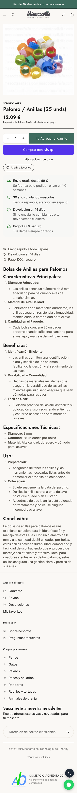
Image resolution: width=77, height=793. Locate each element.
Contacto (15, 591)
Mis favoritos (12, 611)
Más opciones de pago (38, 159)
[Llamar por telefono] (69, 773)
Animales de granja (22, 698)
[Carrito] (72, 14)
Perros (13, 658)
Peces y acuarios (21, 678)
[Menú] (4, 14)
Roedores (15, 685)
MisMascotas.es (28, 748)
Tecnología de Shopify (54, 748)
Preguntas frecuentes (24, 638)
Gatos (12, 664)
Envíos (13, 598)
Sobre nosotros (19, 631)
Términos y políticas (38, 757)
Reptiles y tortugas (22, 692)
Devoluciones (18, 605)
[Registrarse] (68, 732)
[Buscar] (13, 14)
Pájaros (14, 671)
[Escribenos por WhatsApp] (69, 785)
